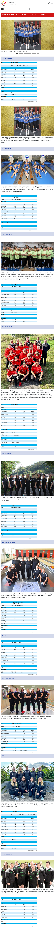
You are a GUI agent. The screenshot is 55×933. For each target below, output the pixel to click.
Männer (46, 9)
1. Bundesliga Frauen (9, 9)
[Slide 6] (33, 53)
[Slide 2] (22, 53)
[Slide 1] (20, 53)
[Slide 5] (30, 53)
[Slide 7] (35, 53)
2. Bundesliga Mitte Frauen (22, 9)
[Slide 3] (25, 53)
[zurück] (2, 9)
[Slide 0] (17, 53)
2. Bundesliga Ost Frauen (37, 9)
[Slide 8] (38, 53)
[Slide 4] (27, 53)
